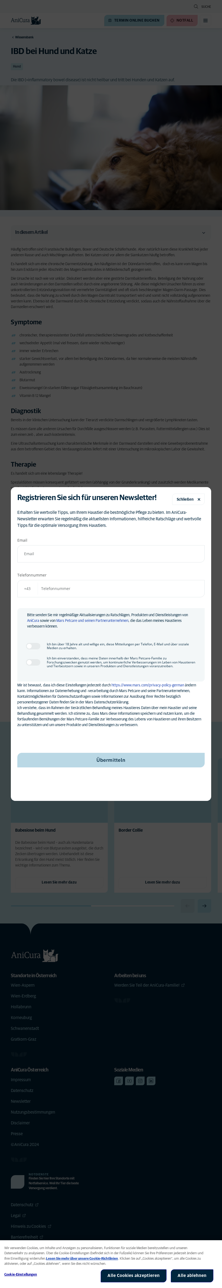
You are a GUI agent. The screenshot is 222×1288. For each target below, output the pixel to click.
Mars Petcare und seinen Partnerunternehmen (92, 621)
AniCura (33, 621)
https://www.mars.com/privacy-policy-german (148, 685)
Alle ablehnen (192, 1275)
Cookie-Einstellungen (20, 1274)
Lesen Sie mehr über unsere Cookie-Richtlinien (82, 1258)
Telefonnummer (32, 575)
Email (22, 540)
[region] (111, 1264)
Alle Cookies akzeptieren (133, 1275)
